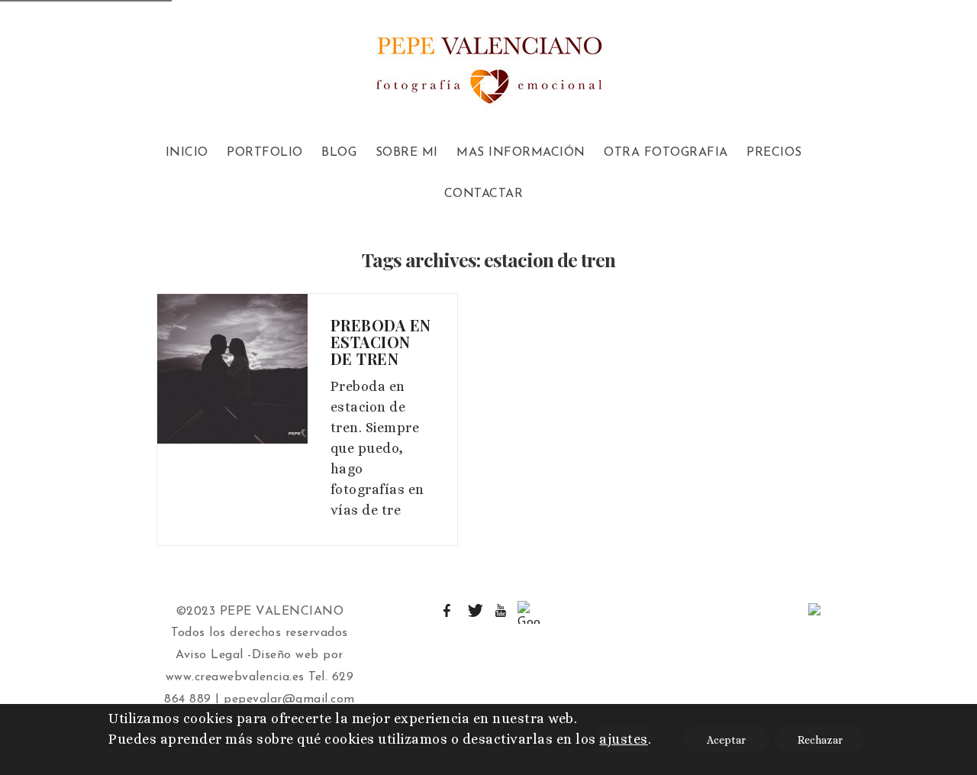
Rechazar (820, 740)
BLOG (338, 153)
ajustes (623, 739)
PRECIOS (774, 153)
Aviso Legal (209, 655)
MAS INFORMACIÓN (520, 153)
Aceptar (726, 740)
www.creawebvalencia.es (235, 677)
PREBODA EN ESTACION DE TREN (381, 342)
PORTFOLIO (265, 153)
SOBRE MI (407, 153)
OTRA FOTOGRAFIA (666, 153)
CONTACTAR (484, 194)
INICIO (187, 153)
